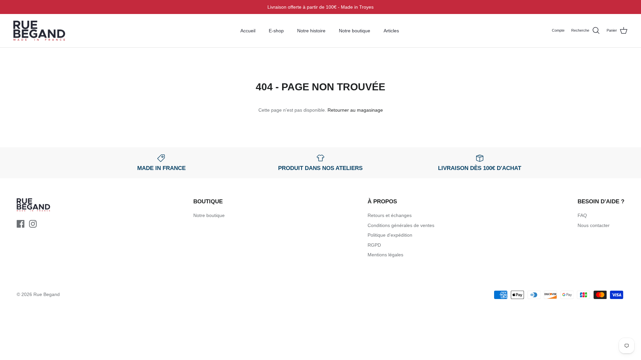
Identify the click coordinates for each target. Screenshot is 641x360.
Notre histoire (311, 30)
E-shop (276, 30)
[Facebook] (20, 224)
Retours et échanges (390, 215)
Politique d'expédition (390, 235)
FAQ (582, 215)
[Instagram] (33, 224)
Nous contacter (594, 225)
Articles (391, 30)
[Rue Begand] (39, 31)
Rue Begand (46, 294)
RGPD (374, 245)
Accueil (247, 30)
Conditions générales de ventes (401, 225)
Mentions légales (385, 254)
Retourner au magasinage (355, 110)
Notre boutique (354, 30)
